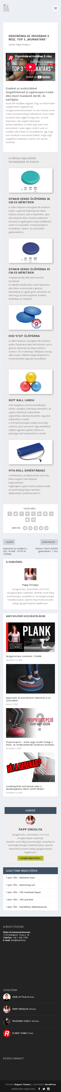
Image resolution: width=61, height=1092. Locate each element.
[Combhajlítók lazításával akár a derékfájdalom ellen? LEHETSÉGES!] (30, 767)
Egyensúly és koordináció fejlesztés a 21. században (28, 699)
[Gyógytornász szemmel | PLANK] (30, 637)
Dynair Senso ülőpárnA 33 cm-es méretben (29, 270)
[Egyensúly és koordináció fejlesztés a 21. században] (30, 679)
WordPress (50, 1084)
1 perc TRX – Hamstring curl (20, 885)
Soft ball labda (21, 400)
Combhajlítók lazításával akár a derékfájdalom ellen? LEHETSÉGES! (25, 787)
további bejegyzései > (30, 858)
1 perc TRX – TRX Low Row (19, 899)
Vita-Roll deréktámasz (27, 470)
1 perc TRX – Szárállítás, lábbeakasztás (26, 906)
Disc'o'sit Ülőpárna (24, 336)
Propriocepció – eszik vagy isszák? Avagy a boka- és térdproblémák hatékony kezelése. (30, 743)
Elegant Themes (22, 1084)
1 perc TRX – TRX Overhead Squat (23, 892)
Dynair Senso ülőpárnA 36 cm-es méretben (29, 200)
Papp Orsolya (22, 44)
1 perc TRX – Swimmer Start (20, 877)
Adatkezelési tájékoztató (23, 1088)
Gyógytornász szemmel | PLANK (24, 656)
